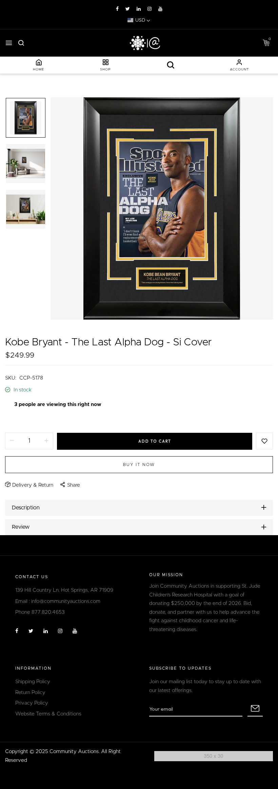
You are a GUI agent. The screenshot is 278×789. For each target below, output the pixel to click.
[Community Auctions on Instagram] (149, 9)
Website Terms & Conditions (48, 713)
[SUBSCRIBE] (255, 709)
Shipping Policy (32, 681)
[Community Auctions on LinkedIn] (139, 9)
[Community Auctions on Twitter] (127, 9)
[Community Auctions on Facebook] (117, 9)
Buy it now (139, 465)
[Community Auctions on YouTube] (160, 9)
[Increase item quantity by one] (46, 441)
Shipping (15, 420)
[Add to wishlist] (264, 440)
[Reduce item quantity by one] (11, 441)
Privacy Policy (31, 703)
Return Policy (30, 692)
